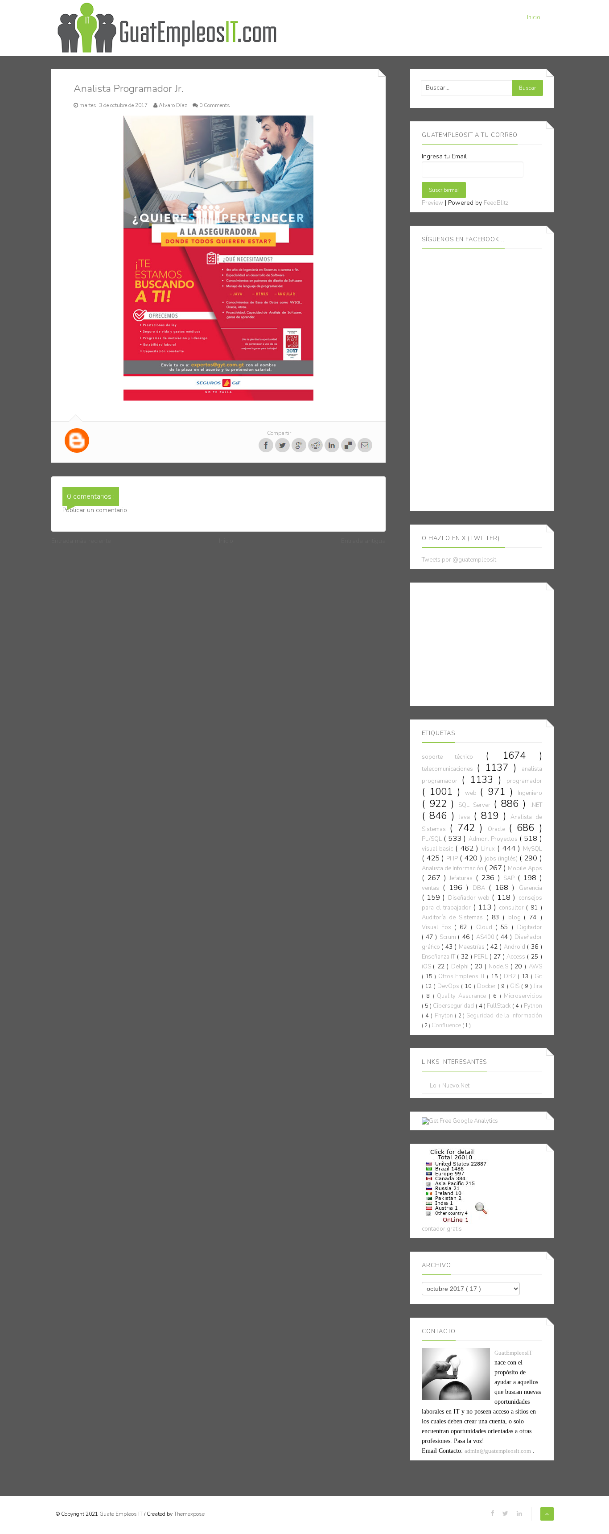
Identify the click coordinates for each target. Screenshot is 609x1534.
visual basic (439, 849)
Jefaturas (462, 878)
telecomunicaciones (449, 769)
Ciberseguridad (454, 1006)
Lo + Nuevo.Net (449, 1086)
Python (533, 1006)
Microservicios (523, 996)
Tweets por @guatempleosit (459, 560)
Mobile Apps (525, 868)
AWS (535, 967)
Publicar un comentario (94, 510)
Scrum (449, 937)
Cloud (485, 927)
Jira (538, 986)
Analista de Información (453, 868)
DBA (481, 888)
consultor (512, 908)
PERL (482, 957)
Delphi (461, 967)
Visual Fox (438, 927)
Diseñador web (470, 898)
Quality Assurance (463, 996)
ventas (432, 888)
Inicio (533, 17)
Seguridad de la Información (504, 1016)
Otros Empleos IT (462, 976)
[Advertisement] (489, 643)
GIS (515, 986)
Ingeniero (530, 793)
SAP (510, 878)
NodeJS (499, 967)
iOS (427, 967)
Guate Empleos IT (121, 1513)
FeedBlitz (496, 203)
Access (516, 957)
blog (516, 918)
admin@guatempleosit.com (498, 1450)
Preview (432, 203)
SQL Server (476, 805)
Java (466, 817)
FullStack (499, 1006)
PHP (453, 859)
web (472, 793)
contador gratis (442, 1229)
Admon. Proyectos (494, 839)
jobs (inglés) (502, 859)
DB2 (511, 976)
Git (538, 976)
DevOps (449, 986)
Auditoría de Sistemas (454, 918)
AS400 (486, 937)
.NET (536, 805)
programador (524, 781)
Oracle (498, 829)
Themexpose (189, 1513)
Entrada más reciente (81, 541)
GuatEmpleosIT (513, 1352)
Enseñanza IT (439, 957)
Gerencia (530, 888)
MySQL (532, 849)
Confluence (447, 1025)
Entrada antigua (363, 541)
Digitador (529, 927)
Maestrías (472, 947)
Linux (489, 849)
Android (515, 947)
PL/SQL (433, 839)
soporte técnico (454, 757)
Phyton (445, 1016)
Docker (487, 986)
